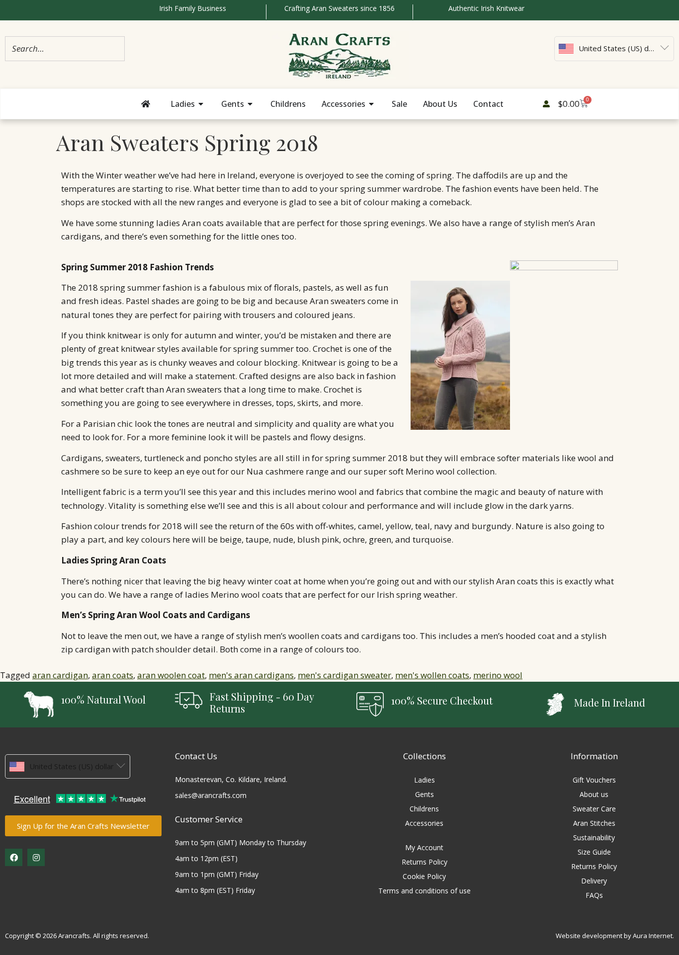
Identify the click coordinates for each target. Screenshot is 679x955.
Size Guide (594, 852)
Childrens (424, 808)
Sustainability (594, 837)
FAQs (594, 895)
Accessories (424, 823)
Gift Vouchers (594, 780)
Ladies (424, 780)
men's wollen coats (432, 675)
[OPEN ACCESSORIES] (372, 104)
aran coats (112, 675)
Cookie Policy (424, 876)
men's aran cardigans (251, 675)
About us (594, 794)
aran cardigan (60, 675)
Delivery (594, 880)
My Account (424, 847)
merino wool (497, 675)
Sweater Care (594, 808)
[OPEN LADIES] (201, 104)
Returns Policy (424, 862)
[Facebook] (13, 857)
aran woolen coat (171, 675)
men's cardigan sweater (344, 675)
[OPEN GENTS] (251, 104)
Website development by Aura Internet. (615, 935)
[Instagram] (36, 857)
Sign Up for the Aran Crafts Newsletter (83, 826)
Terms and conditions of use (424, 890)
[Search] (114, 48)
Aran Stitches (594, 823)
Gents (424, 794)
